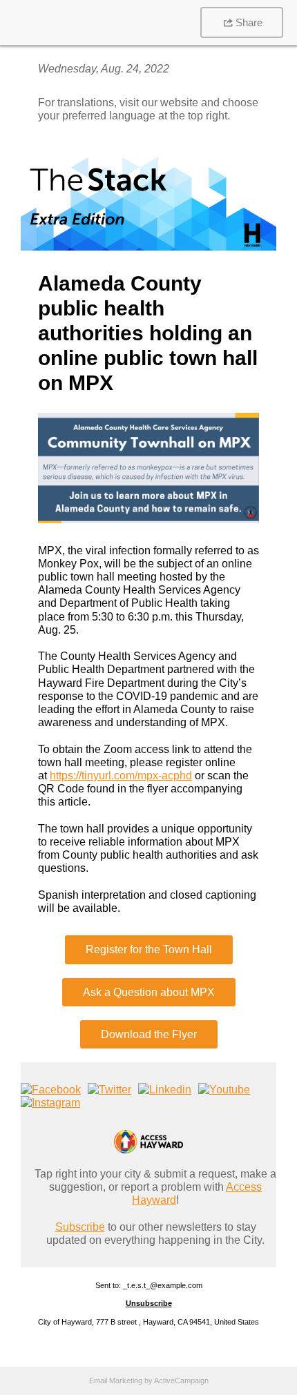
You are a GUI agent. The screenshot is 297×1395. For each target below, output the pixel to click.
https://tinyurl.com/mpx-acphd (121, 775)
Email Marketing (115, 1380)
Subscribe (80, 1227)
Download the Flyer (149, 1034)
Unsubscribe (149, 1303)
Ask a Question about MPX (149, 992)
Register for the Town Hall (149, 949)
